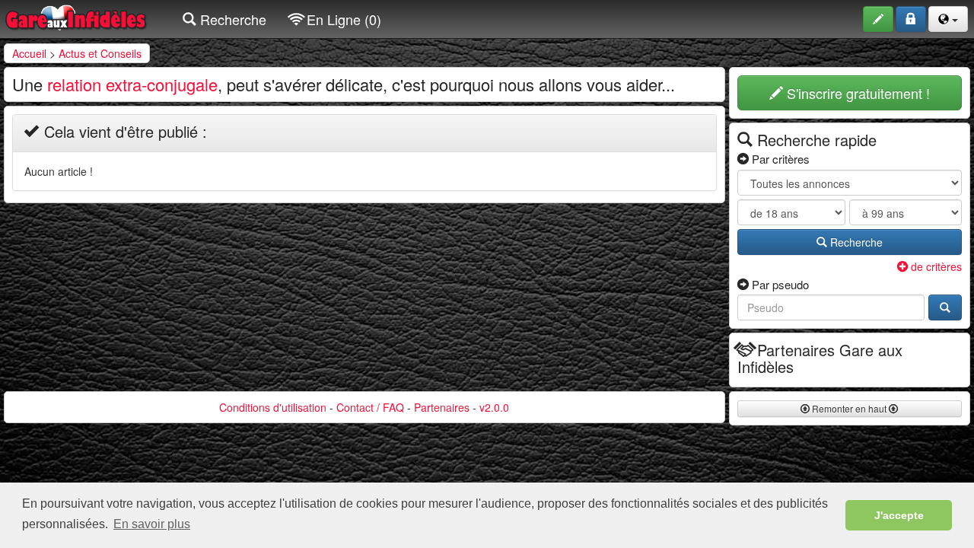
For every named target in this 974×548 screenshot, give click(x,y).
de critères (935, 266)
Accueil (29, 53)
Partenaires (441, 407)
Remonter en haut (849, 408)
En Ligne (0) (342, 19)
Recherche (231, 19)
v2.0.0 (494, 407)
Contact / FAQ (370, 407)
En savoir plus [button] (151, 524)
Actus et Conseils (100, 53)
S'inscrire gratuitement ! (856, 93)
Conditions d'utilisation (272, 407)
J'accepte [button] (899, 515)
